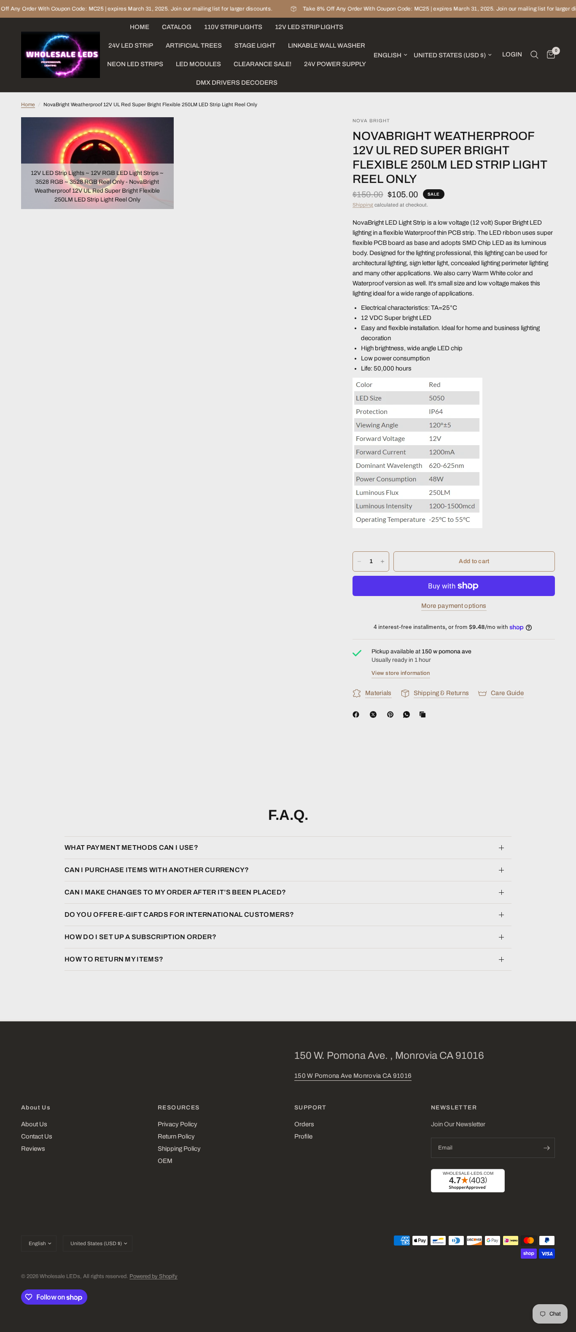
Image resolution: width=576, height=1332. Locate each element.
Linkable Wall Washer (326, 45)
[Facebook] (358, 714)
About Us (36, 1108)
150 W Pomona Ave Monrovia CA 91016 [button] (353, 1075)
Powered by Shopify (153, 1276)
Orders (304, 1124)
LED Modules (198, 64)
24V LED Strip (130, 45)
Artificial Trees (194, 45)
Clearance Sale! (262, 64)
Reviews (33, 1148)
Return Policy (176, 1136)
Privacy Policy (177, 1124)
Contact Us (36, 1136)
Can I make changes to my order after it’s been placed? (175, 892)
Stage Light (254, 45)
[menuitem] (140, 27)
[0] (549, 55)
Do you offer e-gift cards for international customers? (179, 914)
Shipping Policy (179, 1148)
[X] (375, 714)
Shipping (363, 205)
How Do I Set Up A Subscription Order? (140, 936)
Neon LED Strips (135, 64)
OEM (165, 1160)
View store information (400, 673)
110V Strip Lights (233, 27)
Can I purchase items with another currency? (157, 869)
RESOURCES (179, 1108)
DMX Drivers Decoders (236, 82)
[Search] (534, 55)
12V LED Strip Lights (309, 27)
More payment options (454, 605)
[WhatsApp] (408, 714)
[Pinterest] (392, 714)
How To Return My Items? (114, 959)
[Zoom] (156, 135)
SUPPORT (310, 1108)
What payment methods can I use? (131, 847)
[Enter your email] (546, 1148)
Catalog (176, 27)
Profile (303, 1136)
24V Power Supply (335, 64)
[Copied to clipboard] (424, 714)
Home (139, 27)
